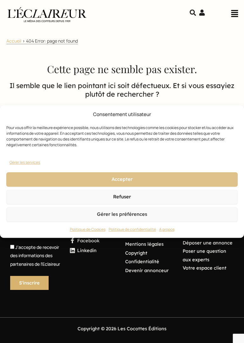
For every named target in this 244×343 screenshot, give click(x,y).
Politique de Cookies (87, 229)
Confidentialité (142, 261)
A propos (166, 229)
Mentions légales (144, 244)
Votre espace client (205, 268)
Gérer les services (25, 162)
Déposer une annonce (208, 243)
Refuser (122, 197)
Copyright (136, 253)
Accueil (13, 41)
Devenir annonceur (147, 270)
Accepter (122, 179)
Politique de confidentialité (132, 229)
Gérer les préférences (122, 214)
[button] (234, 15)
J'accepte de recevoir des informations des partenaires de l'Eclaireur (35, 255)
